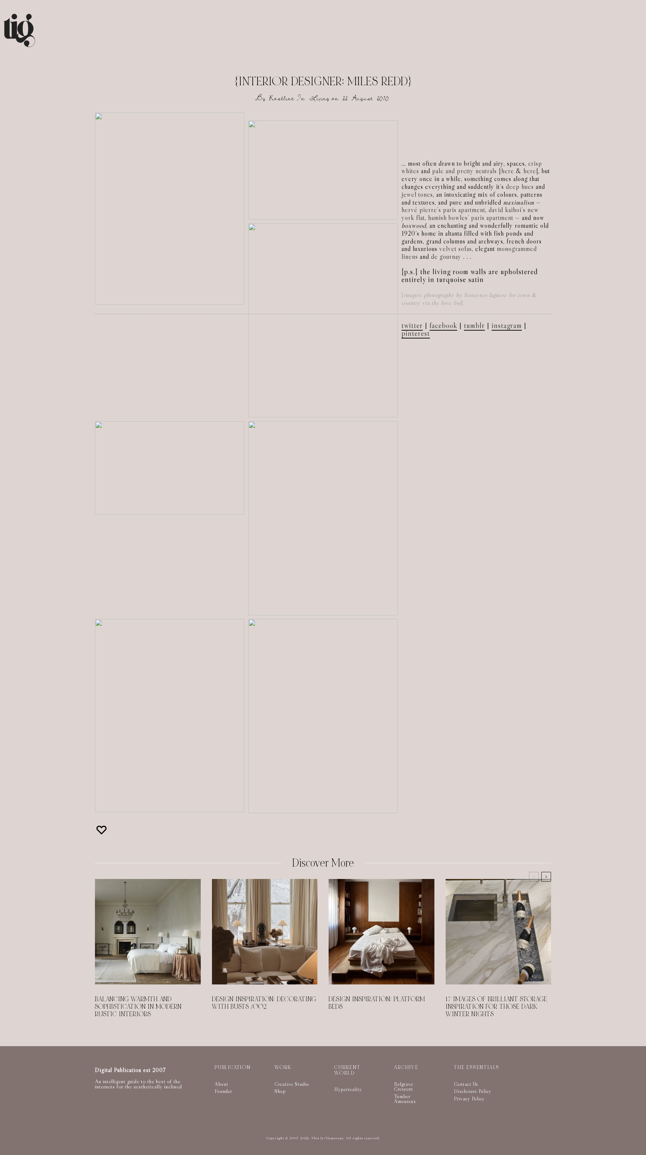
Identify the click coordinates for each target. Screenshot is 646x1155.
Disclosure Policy (473, 1091)
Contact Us (466, 1084)
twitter (412, 325)
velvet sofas (455, 249)
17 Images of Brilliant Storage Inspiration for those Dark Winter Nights (496, 1007)
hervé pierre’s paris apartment (443, 210)
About (221, 1084)
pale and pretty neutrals (464, 171)
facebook (443, 325)
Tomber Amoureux (405, 1099)
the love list (446, 302)
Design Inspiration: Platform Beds (377, 1003)
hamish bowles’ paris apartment (470, 218)
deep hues (520, 187)
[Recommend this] (102, 830)
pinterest (416, 333)
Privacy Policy (469, 1099)
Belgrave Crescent (403, 1086)
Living (320, 98)
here (507, 171)
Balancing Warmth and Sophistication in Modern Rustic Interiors (138, 1007)
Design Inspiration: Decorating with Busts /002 (264, 1003)
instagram (507, 325)
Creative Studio (291, 1084)
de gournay (446, 257)
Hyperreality (348, 1089)
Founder (223, 1091)
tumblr (474, 325)
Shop (280, 1091)
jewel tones (417, 195)
